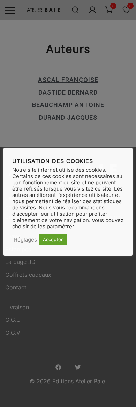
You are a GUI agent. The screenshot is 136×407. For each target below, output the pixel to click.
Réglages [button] (25, 240)
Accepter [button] (53, 239)
